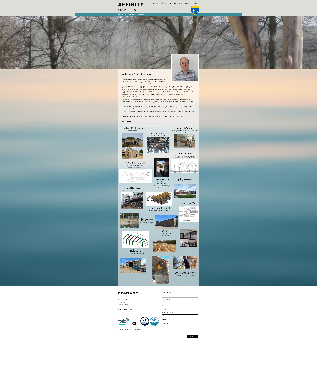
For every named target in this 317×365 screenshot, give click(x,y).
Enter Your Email (167, 299)
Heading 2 (121, 347)
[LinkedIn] (134, 323)
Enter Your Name (167, 292)
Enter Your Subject (167, 312)
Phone (164, 306)
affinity (131, 4)
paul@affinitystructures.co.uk (131, 312)
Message (164, 319)
